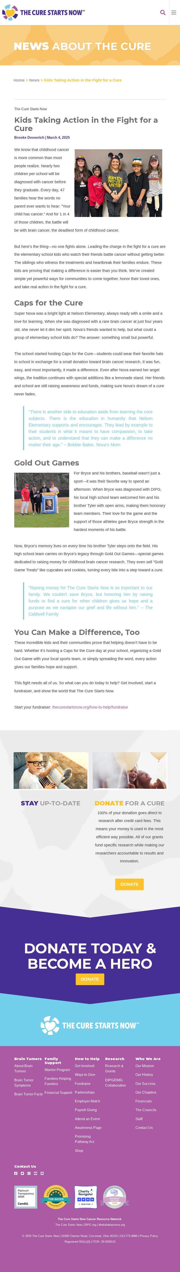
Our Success (145, 1083)
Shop (79, 1151)
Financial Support (58, 1092)
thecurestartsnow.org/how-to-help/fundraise (90, 707)
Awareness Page (88, 1128)
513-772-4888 (128, 1236)
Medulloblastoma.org (112, 1224)
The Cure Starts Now (68, 1224)
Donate (90, 979)
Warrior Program (57, 1070)
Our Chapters (145, 1092)
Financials (143, 1101)
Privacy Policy (149, 1236)
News (34, 80)
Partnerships (85, 1092)
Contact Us (144, 1128)
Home (19, 80)
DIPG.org (90, 1224)
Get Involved (84, 1066)
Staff (138, 1119)
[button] (174, 12)
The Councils (145, 1110)
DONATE (130, 884)
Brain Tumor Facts (28, 1094)
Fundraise (83, 1083)
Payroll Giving (86, 1110)
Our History (144, 1075)
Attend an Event (87, 1119)
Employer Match (87, 1101)
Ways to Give (85, 1075)
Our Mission (144, 1066)
